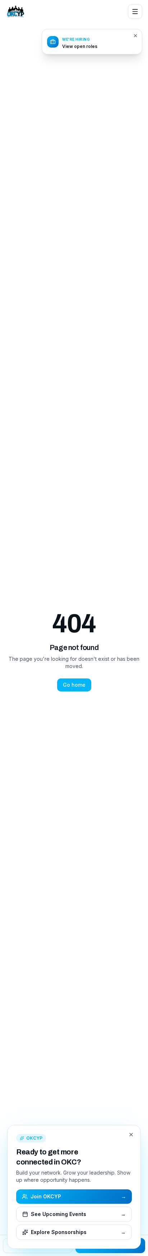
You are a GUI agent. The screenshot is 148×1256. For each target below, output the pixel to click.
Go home (74, 685)
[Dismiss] (135, 35)
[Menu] (135, 11)
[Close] (131, 1135)
